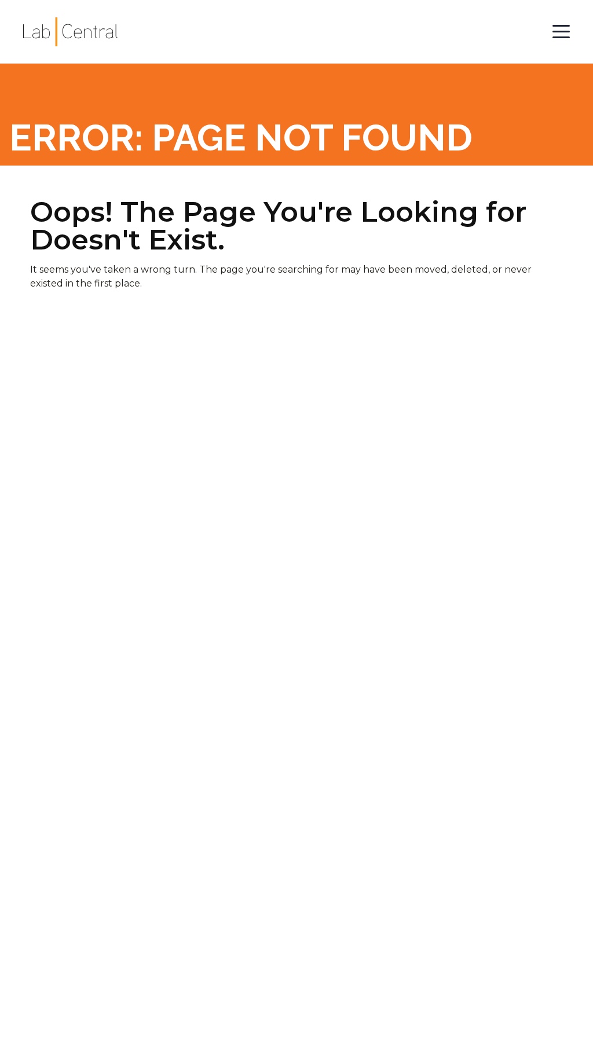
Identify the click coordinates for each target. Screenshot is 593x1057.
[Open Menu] (561, 32)
